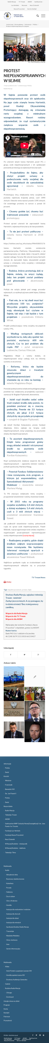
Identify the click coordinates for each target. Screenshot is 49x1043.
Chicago (9, 993)
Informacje (28, 24)
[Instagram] (40, 1035)
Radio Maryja (12, 2)
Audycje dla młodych (13, 922)
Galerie (7, 984)
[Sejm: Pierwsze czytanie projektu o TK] (14, 708)
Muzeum (24, 5)
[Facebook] (33, 1035)
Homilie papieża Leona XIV (15, 975)
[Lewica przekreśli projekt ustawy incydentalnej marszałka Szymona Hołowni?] (34, 711)
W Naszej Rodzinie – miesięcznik (16, 844)
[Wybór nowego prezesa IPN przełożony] (34, 731)
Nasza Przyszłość (19, 9)
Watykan (8, 780)
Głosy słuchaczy (11, 940)
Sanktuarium (38, 2)
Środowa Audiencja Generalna (16, 980)
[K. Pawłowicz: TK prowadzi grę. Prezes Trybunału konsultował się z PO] (14, 694)
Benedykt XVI (10, 789)
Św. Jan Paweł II (10, 793)
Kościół (6, 776)
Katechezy (9, 883)
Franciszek (8, 785)
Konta (6, 1009)
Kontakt (6, 1013)
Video (7, 967)
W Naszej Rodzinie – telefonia (15, 848)
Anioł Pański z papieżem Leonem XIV (19, 971)
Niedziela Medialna (12, 936)
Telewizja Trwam (11, 815)
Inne (7, 944)
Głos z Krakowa (11, 901)
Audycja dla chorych (13, 914)
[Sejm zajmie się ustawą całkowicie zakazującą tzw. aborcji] (34, 694)
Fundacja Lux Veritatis (12, 831)
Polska (35, 24)
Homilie (9, 905)
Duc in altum (10, 896)
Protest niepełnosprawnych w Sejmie (25, 75)
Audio (7, 870)
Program (7, 1005)
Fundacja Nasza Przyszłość (14, 835)
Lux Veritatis (15, 5)
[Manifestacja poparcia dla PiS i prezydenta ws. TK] (34, 676)
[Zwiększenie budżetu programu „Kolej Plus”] (14, 676)
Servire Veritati (32, 9)
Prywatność (8, 1020)
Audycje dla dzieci (12, 918)
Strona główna (18, 24)
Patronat (7, 1017)
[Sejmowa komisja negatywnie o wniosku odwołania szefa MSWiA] (14, 729)
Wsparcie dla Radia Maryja (16, 613)
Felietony (9, 892)
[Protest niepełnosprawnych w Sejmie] (24, 47)
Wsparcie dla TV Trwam (15, 616)
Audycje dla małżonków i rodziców (18, 909)
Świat (7, 772)
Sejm (29, 590)
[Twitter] (36, 1035)
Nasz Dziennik (34, 5)
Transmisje (10, 931)
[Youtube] (43, 1035)
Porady (8, 888)
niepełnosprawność (14, 590)
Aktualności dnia (12, 875)
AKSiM (30, 2)
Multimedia (8, 866)
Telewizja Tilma (10, 852)
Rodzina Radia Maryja (12, 988)
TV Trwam (22, 2)
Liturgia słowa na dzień (11, 1001)
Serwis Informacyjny (13, 949)
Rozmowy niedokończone (15, 879)
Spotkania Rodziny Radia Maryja (17, 927)
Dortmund (10, 997)
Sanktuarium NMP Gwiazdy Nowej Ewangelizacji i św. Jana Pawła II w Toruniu (25, 825)
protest (24, 590)
